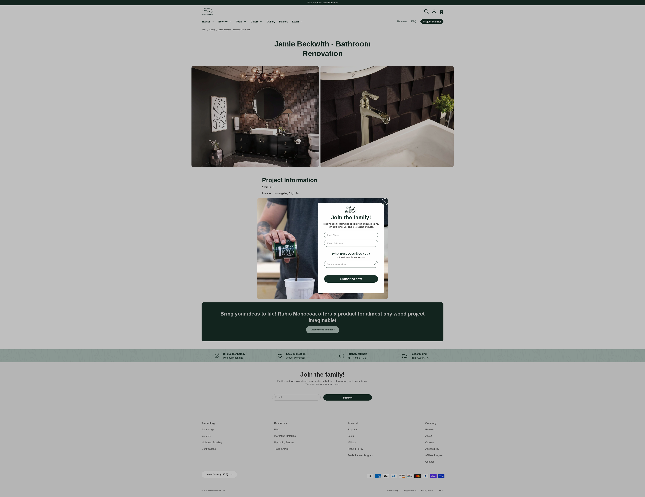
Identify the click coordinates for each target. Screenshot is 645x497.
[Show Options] (374, 264)
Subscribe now (351, 279)
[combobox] (350, 264)
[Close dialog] (385, 202)
